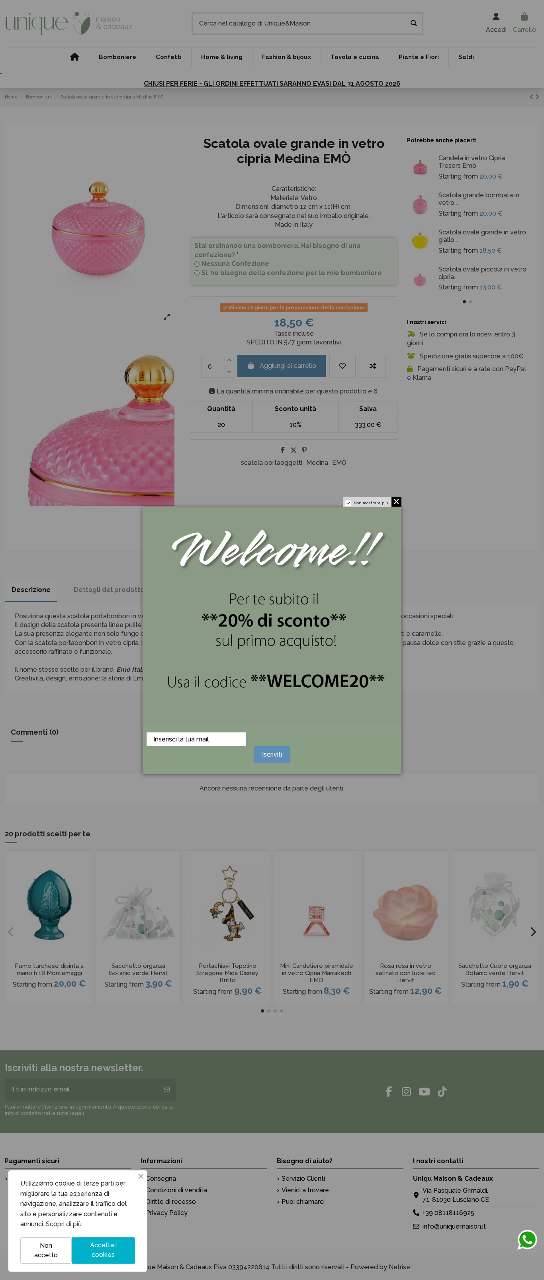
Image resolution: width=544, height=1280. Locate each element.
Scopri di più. (64, 1224)
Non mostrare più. (371, 503)
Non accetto (46, 1250)
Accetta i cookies (103, 1249)
